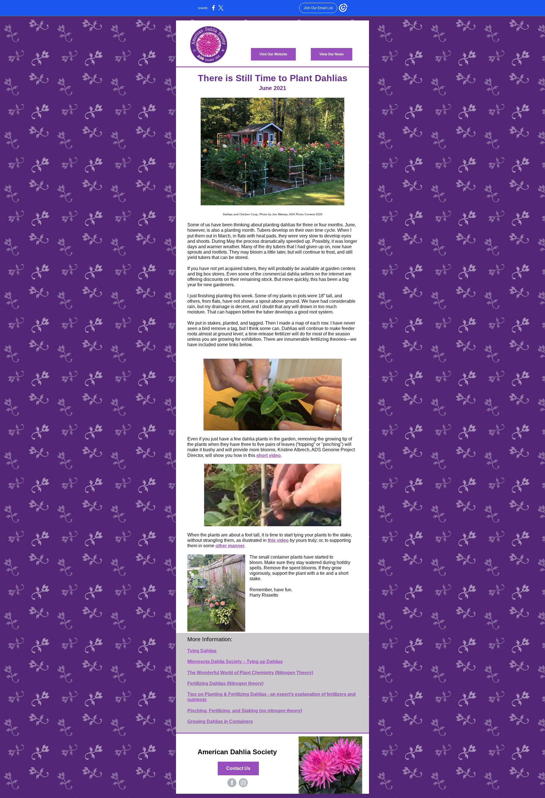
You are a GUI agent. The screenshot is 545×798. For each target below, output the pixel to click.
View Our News (331, 54)
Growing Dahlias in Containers (220, 721)
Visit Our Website (273, 54)
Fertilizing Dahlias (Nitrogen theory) (225, 683)
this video (278, 540)
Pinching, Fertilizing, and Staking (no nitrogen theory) (244, 710)
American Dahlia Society (238, 752)
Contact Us (238, 768)
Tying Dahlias (202, 650)
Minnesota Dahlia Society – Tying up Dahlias (235, 661)
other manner (229, 545)
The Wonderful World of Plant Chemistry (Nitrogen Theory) (250, 672)
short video (268, 455)
